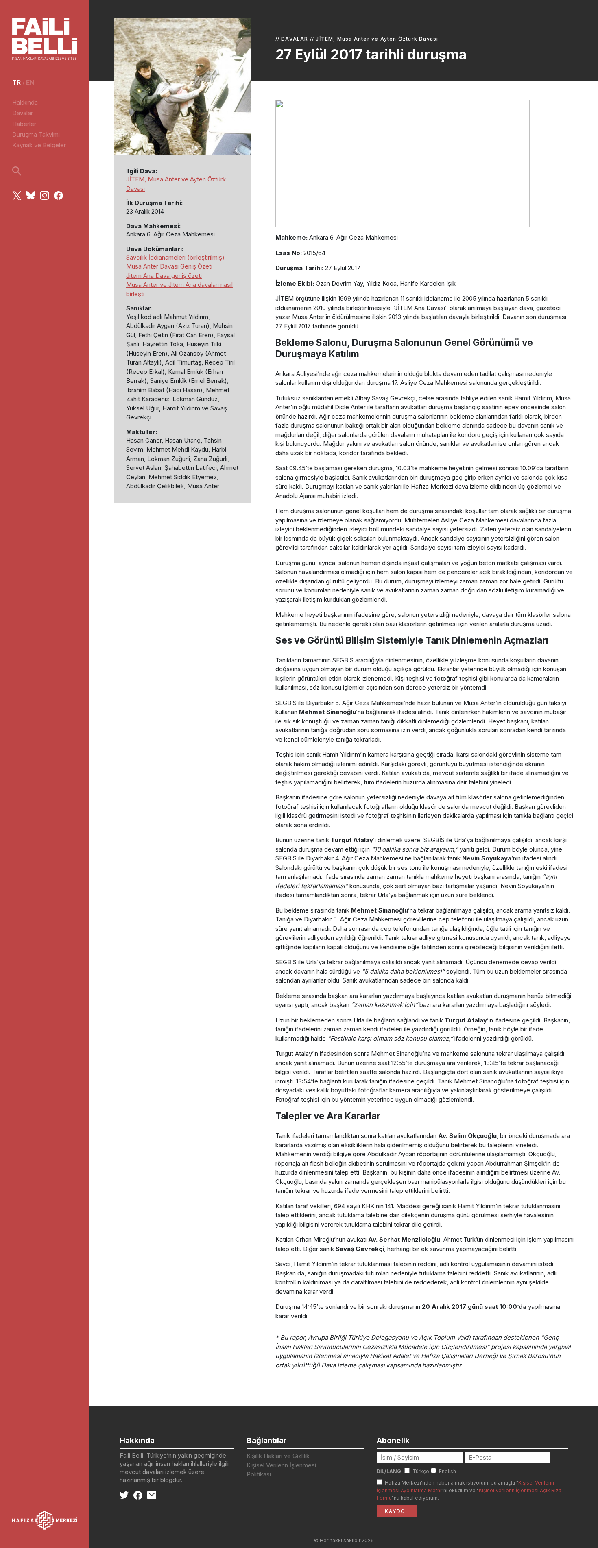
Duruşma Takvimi (36, 134)
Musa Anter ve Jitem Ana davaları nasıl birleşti (179, 289)
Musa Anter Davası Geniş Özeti (169, 266)
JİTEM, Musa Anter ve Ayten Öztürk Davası (377, 39)
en (30, 82)
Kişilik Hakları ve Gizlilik (278, 1456)
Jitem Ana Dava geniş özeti (164, 275)
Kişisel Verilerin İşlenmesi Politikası (281, 1469)
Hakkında (25, 102)
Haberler (24, 124)
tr (16, 82)
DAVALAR (294, 39)
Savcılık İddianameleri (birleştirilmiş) (175, 257)
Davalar (22, 113)
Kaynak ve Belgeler (39, 145)
